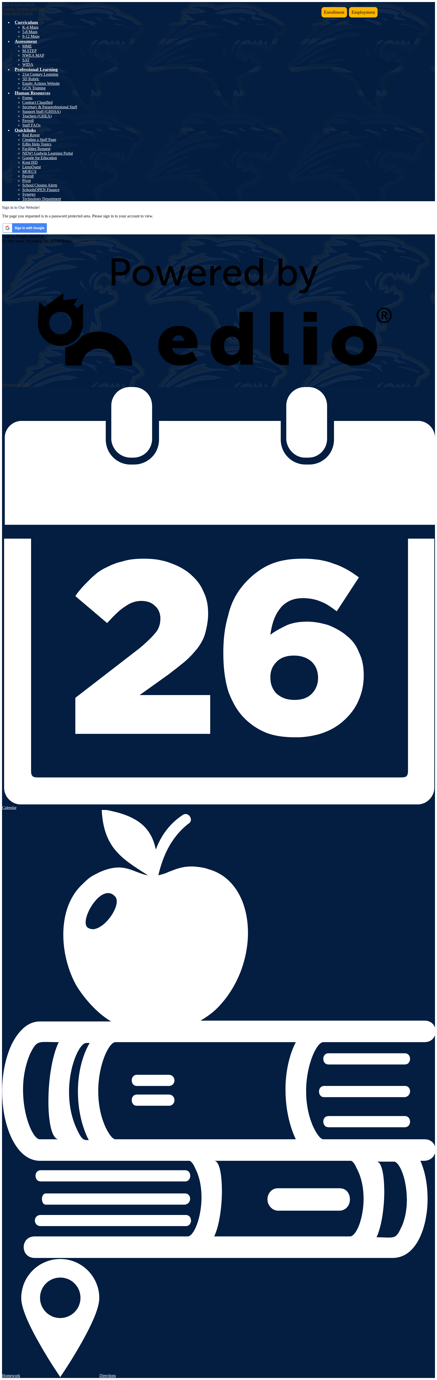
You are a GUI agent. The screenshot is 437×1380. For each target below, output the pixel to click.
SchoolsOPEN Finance (40, 190)
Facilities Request (36, 149)
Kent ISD (30, 162)
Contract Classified (37, 102)
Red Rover (31, 135)
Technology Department (41, 199)
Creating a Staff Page (39, 139)
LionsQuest (31, 167)
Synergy (29, 194)
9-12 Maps (30, 36)
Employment (363, 12)
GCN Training (34, 88)
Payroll (28, 120)
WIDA (27, 64)
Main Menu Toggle (17, 13)
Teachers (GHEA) (37, 116)
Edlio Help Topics (36, 144)
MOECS (29, 171)
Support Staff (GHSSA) (41, 111)
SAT (26, 60)
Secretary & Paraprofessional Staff (49, 107)
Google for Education (39, 158)
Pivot (26, 180)
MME (27, 46)
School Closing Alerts (39, 185)
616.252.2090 (84, 241)
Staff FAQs (31, 125)
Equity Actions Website (41, 83)
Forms (27, 98)
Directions (107, 1375)
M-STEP (29, 51)
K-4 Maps (30, 27)
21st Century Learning (40, 74)
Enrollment (334, 12)
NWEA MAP (33, 55)
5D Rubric (30, 79)
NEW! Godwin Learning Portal (47, 153)
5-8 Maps (29, 32)
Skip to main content (18, 4)
